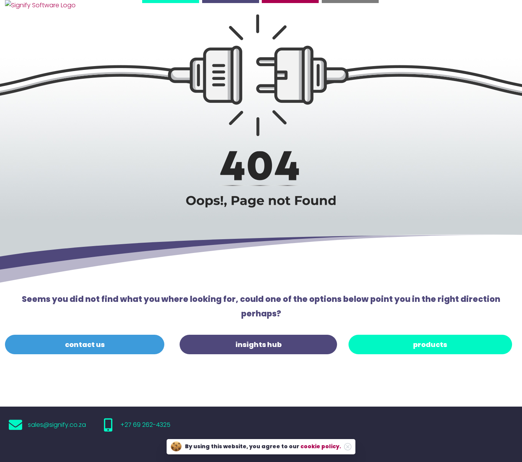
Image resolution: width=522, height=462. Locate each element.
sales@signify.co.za (57, 424)
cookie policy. (320, 446)
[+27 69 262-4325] (108, 424)
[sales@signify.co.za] (15, 424)
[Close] (348, 447)
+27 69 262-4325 (145, 424)
